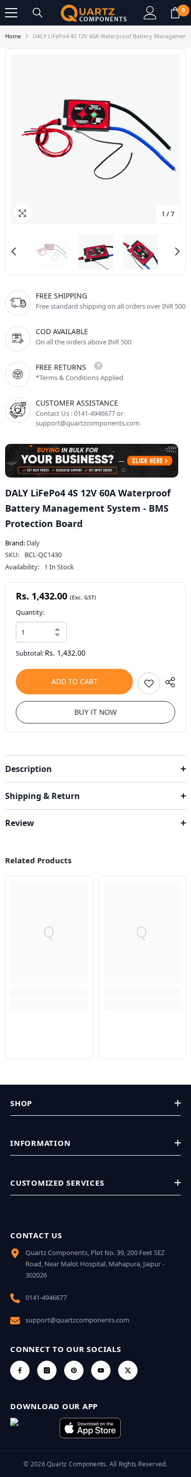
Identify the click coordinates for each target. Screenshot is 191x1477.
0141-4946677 (46, 1297)
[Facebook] (20, 1370)
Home (13, 36)
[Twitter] (128, 1370)
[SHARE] (167, 682)
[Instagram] (47, 1370)
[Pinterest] (74, 1370)
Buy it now (95, 712)
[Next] (177, 251)
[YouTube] (101, 1370)
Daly (33, 542)
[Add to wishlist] (149, 683)
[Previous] (13, 251)
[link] (49, 992)
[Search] (38, 13)
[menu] (11, 13)
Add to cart (74, 681)
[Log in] (150, 12)
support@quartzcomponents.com (77, 1319)
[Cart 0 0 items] (175, 12)
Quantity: (30, 612)
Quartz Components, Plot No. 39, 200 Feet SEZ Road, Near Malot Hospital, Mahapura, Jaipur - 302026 (95, 1264)
